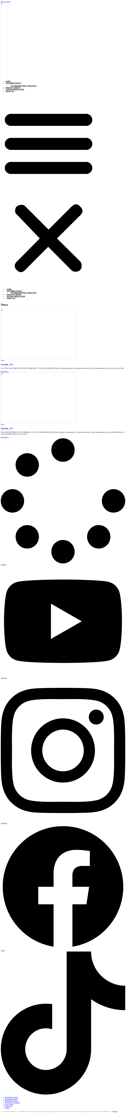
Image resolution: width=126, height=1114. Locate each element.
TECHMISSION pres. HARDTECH (23, 86)
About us (10, 91)
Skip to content (5, 1)
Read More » (5, 371)
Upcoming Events (13, 83)
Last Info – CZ (7, 428)
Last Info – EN (7, 364)
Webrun (115, 1111)
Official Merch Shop (15, 89)
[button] (48, 190)
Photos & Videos (13, 88)
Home (8, 81)
